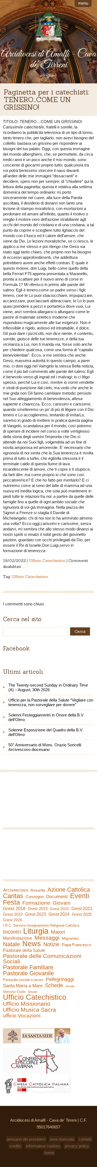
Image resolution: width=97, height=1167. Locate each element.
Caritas (13, 896)
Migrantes (70, 938)
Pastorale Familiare (28, 967)
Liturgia (35, 931)
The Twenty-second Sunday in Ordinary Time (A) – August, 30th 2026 (48, 687)
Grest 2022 (13, 914)
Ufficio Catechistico (47, 560)
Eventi (79, 895)
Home (49, 1152)
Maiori (58, 932)
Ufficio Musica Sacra (29, 1009)
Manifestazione (17, 938)
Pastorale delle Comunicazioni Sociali (42, 958)
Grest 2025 (82, 914)
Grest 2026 (12, 920)
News (31, 943)
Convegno (35, 897)
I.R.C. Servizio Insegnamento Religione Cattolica (41, 925)
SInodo (32, 991)
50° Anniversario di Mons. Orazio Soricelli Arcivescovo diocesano (44, 747)
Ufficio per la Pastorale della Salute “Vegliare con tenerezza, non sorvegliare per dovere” (50, 702)
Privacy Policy (77, 1146)
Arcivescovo (15, 890)
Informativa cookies (43, 1146)
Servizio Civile (14, 992)
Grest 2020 (59, 909)
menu (83, 3)
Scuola (69, 986)
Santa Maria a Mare (23, 985)
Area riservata (62, 1139)
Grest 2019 (37, 908)
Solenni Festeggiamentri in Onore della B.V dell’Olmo (46, 717)
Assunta (37, 890)
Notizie (51, 944)
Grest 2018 (14, 908)
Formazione (36, 903)
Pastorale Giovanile (28, 973)
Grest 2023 (35, 914)
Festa (11, 902)
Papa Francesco (76, 944)
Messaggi (47, 937)
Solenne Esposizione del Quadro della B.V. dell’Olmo (45, 732)
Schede (54, 985)
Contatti (85, 1139)
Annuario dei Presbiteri (26, 1139)
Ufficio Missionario (26, 1003)
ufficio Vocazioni (21, 1015)
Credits (15, 1146)
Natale (11, 944)
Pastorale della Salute (24, 950)
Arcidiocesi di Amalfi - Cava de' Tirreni (48, 59)
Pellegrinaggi (60, 979)
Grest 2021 (81, 908)
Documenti (57, 896)
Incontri (12, 932)
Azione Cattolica (68, 889)
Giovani (61, 903)
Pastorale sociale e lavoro (23, 980)
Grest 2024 (59, 914)
